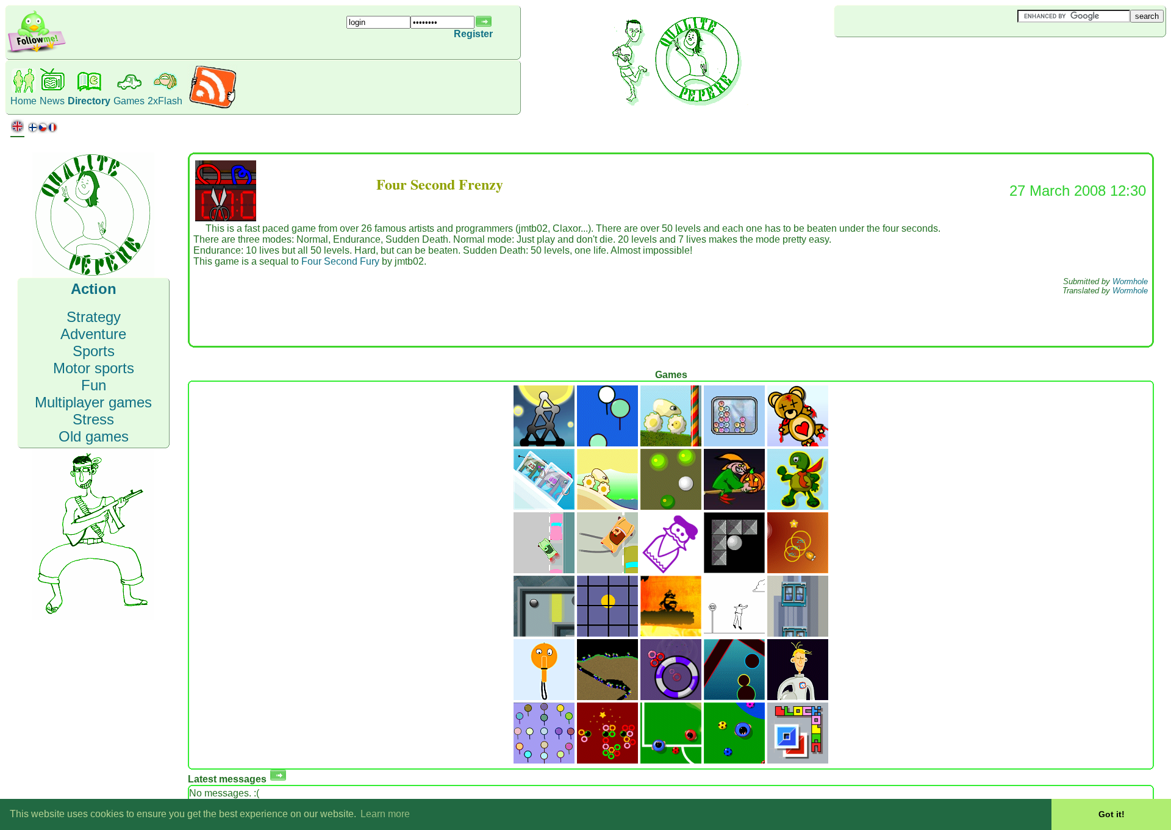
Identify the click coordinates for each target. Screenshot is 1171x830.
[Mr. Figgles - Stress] (797, 570)
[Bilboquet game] (544, 697)
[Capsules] (734, 697)
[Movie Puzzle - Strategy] (607, 633)
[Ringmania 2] (607, 760)
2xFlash (165, 101)
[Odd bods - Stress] (670, 570)
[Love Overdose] (797, 443)
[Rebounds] (670, 506)
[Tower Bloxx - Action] (797, 633)
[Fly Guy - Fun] (734, 633)
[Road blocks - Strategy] (734, 570)
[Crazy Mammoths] (544, 506)
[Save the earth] (797, 697)
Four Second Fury (340, 261)
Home (23, 101)
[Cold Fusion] (734, 443)
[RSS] (212, 106)
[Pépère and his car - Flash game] (544, 570)
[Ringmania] (670, 697)
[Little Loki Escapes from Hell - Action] (670, 633)
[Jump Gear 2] (670, 443)
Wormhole (1130, 281)
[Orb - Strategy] (544, 633)
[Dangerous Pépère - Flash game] (607, 570)
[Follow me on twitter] (36, 51)
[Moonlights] (544, 443)
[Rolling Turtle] (797, 506)
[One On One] (670, 760)
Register (473, 34)
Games (129, 101)
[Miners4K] (607, 697)
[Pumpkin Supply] (734, 506)
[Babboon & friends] (544, 760)
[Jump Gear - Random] (607, 506)
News (52, 101)
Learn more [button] (385, 814)
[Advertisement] (907, 57)
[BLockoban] (797, 760)
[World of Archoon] (607, 443)
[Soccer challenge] (734, 760)
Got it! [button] (1111, 814)
